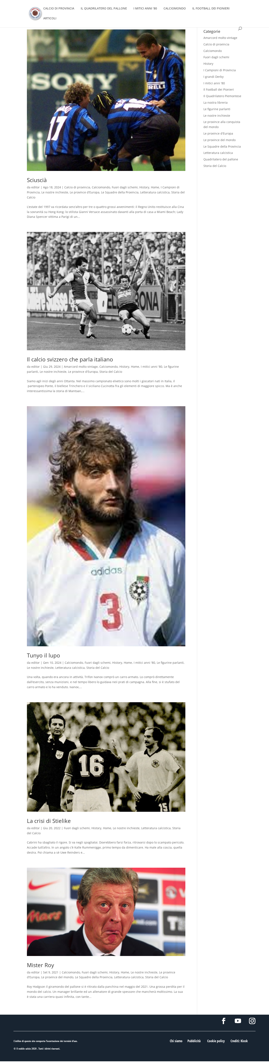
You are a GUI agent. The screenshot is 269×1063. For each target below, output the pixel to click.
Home (155, 187)
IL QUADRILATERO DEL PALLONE (104, 8)
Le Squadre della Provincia (119, 192)
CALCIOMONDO (175, 8)
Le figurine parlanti (170, 663)
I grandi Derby (213, 77)
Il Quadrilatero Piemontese (222, 96)
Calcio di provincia (77, 187)
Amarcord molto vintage (81, 367)
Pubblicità (193, 1041)
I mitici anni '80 (151, 367)
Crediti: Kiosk (239, 1041)
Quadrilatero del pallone (220, 159)
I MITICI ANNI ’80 (145, 8)
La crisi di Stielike (49, 821)
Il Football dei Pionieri (218, 89)
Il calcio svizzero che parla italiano (70, 359)
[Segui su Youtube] (238, 1021)
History (144, 187)
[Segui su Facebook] (223, 1021)
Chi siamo (176, 1041)
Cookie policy (216, 1041)
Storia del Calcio (110, 372)
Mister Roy (40, 965)
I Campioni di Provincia (219, 70)
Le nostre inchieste (54, 192)
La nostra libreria (215, 102)
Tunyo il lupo (43, 655)
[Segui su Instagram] (252, 1021)
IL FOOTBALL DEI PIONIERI (210, 8)
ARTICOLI (49, 18)
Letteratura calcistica (155, 192)
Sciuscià (37, 180)
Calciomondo (101, 187)
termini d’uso (70, 1041)
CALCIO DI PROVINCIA (58, 8)
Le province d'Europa (84, 192)
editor (35, 187)
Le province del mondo (57, 977)
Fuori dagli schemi (125, 187)
